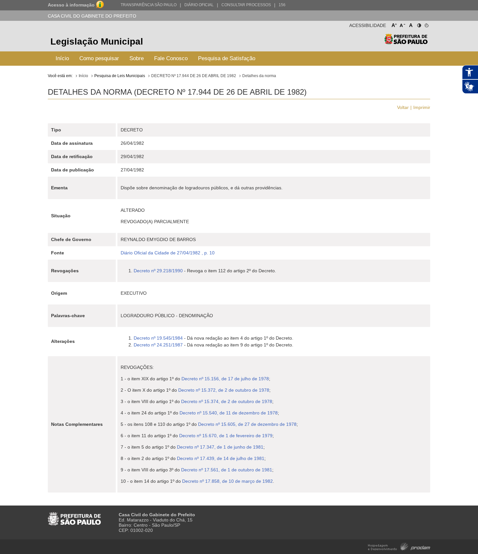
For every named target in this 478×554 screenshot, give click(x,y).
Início (62, 58)
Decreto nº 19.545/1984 (158, 338)
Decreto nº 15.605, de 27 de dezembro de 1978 (247, 424)
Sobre (136, 58)
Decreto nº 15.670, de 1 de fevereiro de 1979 (225, 435)
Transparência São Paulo (149, 5)
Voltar (403, 107)
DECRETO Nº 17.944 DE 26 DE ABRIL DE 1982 (193, 76)
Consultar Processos (246, 5)
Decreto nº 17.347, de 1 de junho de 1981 (220, 447)
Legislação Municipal (96, 41)
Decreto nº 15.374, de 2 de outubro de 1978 (226, 401)
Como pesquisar (99, 58)
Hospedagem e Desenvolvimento (399, 546)
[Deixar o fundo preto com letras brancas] (418, 24)
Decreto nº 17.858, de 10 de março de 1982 (227, 481)
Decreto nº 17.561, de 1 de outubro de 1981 (226, 469)
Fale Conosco (171, 58)
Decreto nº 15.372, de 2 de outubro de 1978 (223, 390)
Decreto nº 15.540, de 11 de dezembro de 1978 (228, 412)
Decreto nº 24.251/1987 (158, 344)
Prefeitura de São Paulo (406, 42)
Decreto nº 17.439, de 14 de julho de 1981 (220, 458)
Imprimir (421, 107)
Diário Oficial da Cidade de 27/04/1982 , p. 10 (168, 252)
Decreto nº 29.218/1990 (158, 270)
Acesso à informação (71, 4)
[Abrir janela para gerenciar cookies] (426, 24)
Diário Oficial (199, 5)
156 (282, 5)
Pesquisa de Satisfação (226, 58)
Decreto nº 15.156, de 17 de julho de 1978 (225, 378)
